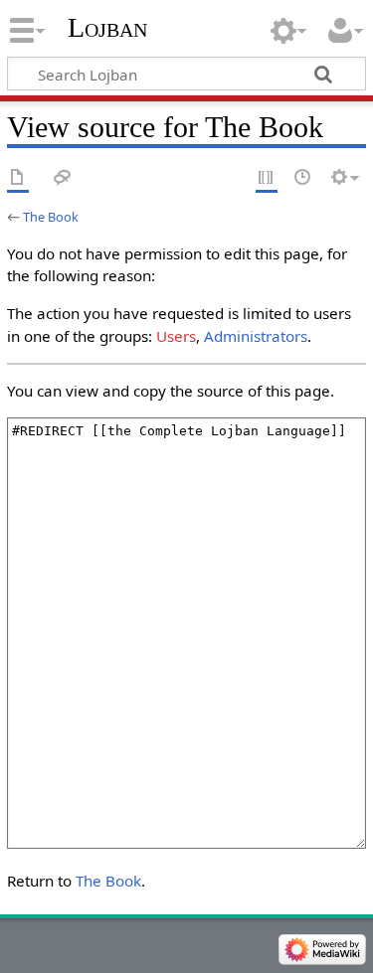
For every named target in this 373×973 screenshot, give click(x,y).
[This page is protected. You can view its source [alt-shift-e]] (267, 178)
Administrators (255, 336)
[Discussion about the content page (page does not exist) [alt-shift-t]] (63, 178)
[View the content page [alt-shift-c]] (18, 178)
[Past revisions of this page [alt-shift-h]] (303, 178)
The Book (51, 217)
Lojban (107, 27)
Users (176, 336)
